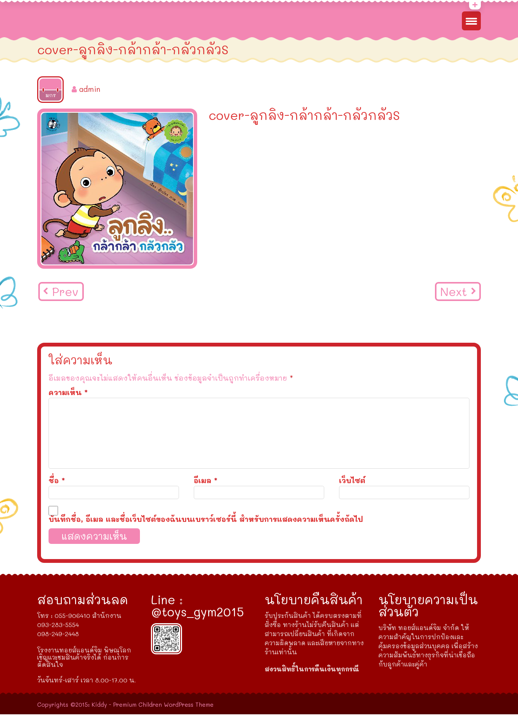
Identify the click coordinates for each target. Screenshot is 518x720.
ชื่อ (57, 480)
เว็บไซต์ (352, 480)
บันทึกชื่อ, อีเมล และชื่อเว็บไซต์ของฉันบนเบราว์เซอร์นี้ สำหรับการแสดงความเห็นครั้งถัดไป (206, 519)
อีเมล (206, 480)
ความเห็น (68, 392)
